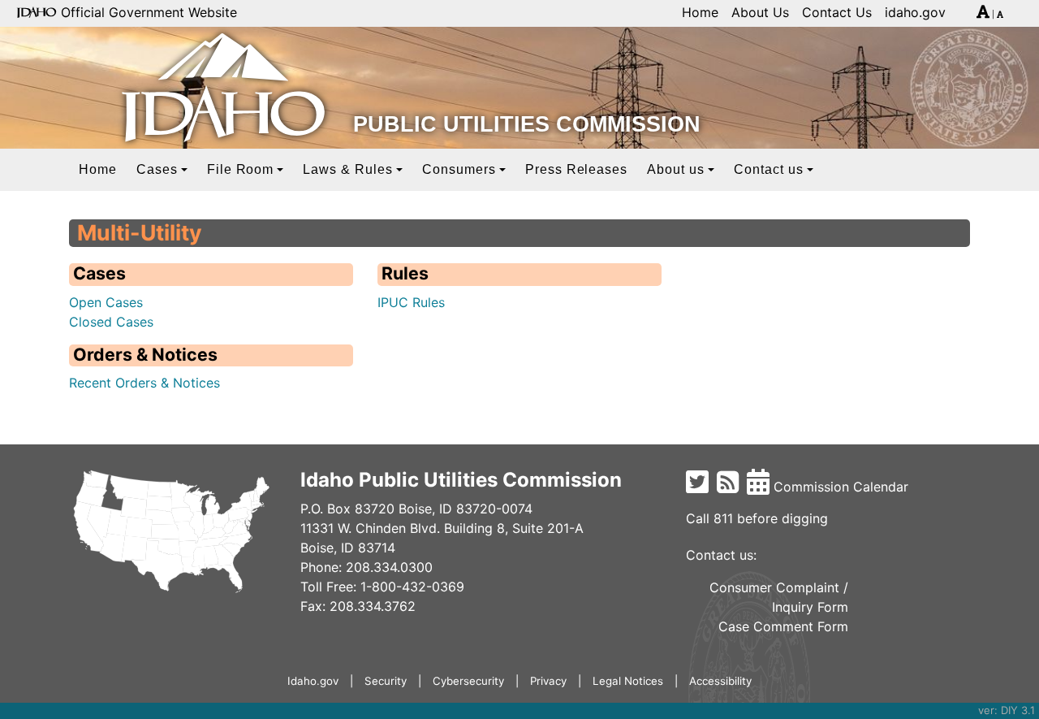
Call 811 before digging (757, 518)
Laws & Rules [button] (348, 169)
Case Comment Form (783, 626)
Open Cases (106, 302)
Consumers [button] (459, 169)
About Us (760, 12)
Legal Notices (628, 680)
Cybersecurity (468, 680)
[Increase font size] (982, 14)
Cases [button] (157, 169)
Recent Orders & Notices (144, 383)
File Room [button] (240, 169)
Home (700, 12)
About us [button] (676, 169)
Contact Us (837, 12)
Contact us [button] (769, 169)
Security (385, 680)
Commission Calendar (839, 487)
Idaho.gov (312, 680)
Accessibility (720, 680)
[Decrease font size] (1000, 14)
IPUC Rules (411, 302)
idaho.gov (915, 12)
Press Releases (576, 169)
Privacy (548, 680)
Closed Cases (111, 322)
